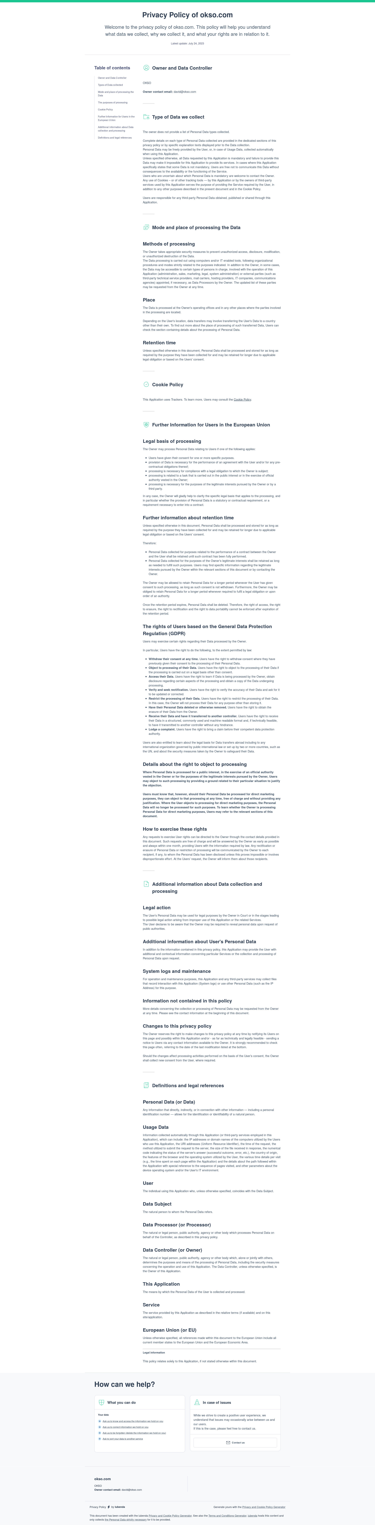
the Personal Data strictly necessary (126, 1519)
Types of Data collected (110, 84)
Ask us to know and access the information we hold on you (133, 1421)
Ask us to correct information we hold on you (125, 1427)
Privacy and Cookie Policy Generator (263, 1507)
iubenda (252, 1515)
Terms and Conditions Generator (227, 1515)
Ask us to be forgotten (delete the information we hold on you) (134, 1433)
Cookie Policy (105, 109)
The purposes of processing (112, 102)
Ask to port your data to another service (123, 1438)
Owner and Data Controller (112, 77)
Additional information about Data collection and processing (115, 128)
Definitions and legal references (115, 137)
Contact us (238, 1442)
